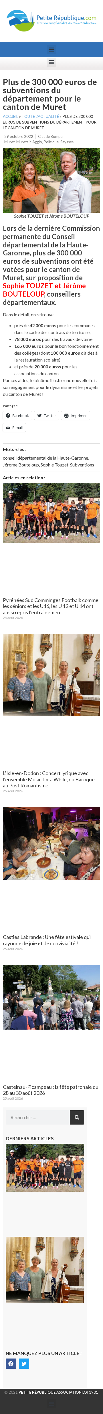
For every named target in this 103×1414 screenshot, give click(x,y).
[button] (51, 49)
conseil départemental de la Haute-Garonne (45, 457)
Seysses (67, 142)
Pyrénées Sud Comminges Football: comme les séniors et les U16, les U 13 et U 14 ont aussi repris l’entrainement (50, 606)
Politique (51, 142)
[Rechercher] (77, 1117)
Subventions (82, 464)
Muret (9, 142)
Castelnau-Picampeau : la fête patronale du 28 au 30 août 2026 (50, 1090)
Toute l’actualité (40, 116)
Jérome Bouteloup (21, 464)
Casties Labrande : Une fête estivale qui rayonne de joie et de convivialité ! (47, 940)
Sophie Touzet (54, 464)
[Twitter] (24, 1364)
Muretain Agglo (29, 142)
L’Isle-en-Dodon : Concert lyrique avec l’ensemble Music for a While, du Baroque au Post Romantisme (49, 779)
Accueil (10, 116)
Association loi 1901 (58, 1392)
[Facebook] (11, 1364)
